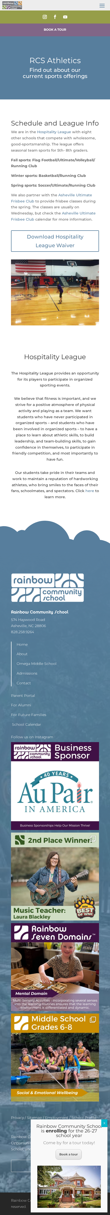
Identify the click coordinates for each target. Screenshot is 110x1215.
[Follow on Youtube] (65, 17)
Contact (24, 683)
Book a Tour (55, 29)
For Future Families (28, 714)
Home (22, 644)
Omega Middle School (37, 663)
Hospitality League (54, 132)
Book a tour (68, 1154)
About (22, 654)
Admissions (27, 673)
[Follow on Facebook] (55, 17)
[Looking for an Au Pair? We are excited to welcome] (55, 786)
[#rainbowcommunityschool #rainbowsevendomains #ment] (55, 967)
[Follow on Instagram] (45, 17)
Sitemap (34, 1117)
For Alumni (21, 705)
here (89, 491)
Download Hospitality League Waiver (55, 241)
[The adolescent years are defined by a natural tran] (55, 1058)
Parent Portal (23, 695)
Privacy (17, 1117)
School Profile (83, 1117)
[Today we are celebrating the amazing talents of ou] (55, 877)
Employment (56, 1117)
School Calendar (26, 724)
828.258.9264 (22, 632)
